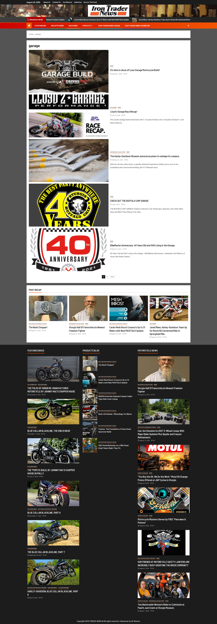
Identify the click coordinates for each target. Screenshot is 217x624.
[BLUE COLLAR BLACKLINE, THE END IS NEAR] (53, 411)
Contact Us (56, 2)
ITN (126, 74)
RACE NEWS (73, 26)
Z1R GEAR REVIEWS (63, 587)
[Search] (188, 25)
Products (87, 26)
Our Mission (67, 2)
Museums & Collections (117, 152)
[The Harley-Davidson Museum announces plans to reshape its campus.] (68, 160)
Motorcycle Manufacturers (147, 427)
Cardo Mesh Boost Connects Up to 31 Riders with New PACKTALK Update (65, 20)
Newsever (124, 621)
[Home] (29, 25)
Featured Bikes (42, 384)
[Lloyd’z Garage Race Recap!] (68, 115)
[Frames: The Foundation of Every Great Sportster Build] (90, 429)
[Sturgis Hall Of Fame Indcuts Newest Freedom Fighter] (88, 308)
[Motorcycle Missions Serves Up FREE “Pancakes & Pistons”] (164, 500)
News (111, 66)
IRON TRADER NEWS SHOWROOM (137, 26)
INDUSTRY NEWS (57, 26)
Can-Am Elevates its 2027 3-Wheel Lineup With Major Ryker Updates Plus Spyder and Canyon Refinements (161, 434)
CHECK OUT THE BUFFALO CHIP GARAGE (129, 200)
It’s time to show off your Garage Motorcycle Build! (135, 70)
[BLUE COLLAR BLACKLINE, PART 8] (53, 493)
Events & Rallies (143, 473)
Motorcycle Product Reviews (47, 509)
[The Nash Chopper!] (48, 308)
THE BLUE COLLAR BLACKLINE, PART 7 (46, 552)
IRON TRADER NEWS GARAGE (109, 26)
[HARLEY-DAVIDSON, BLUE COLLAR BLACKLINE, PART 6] (53, 572)
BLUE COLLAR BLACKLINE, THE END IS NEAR (48, 430)
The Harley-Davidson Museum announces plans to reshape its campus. (145, 156)
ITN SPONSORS (40, 26)
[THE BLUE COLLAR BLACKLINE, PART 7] (53, 533)
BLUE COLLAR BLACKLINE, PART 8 (43, 512)
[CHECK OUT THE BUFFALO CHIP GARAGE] (68, 205)
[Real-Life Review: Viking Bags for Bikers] (90, 412)
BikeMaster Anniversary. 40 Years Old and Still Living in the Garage (142, 245)
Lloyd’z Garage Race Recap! (123, 111)
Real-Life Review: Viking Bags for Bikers (115, 414)
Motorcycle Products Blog (38, 323)
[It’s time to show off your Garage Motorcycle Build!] (68, 71)
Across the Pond (90, 2)
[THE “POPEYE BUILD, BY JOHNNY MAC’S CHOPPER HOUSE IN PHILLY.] (53, 451)
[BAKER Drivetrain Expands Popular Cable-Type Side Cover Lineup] (90, 396)
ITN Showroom (32, 384)
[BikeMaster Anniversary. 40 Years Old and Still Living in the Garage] (68, 249)
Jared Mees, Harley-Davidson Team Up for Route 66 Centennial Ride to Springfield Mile (134, 20)
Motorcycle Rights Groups (146, 558)
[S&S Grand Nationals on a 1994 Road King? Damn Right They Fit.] (90, 445)
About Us (47, 2)
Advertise (77, 2)
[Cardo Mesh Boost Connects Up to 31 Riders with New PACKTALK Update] (128, 308)
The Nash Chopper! (38, 327)
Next (112, 277)
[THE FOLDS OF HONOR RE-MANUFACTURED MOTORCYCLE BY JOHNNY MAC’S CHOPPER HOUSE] (53, 369)
